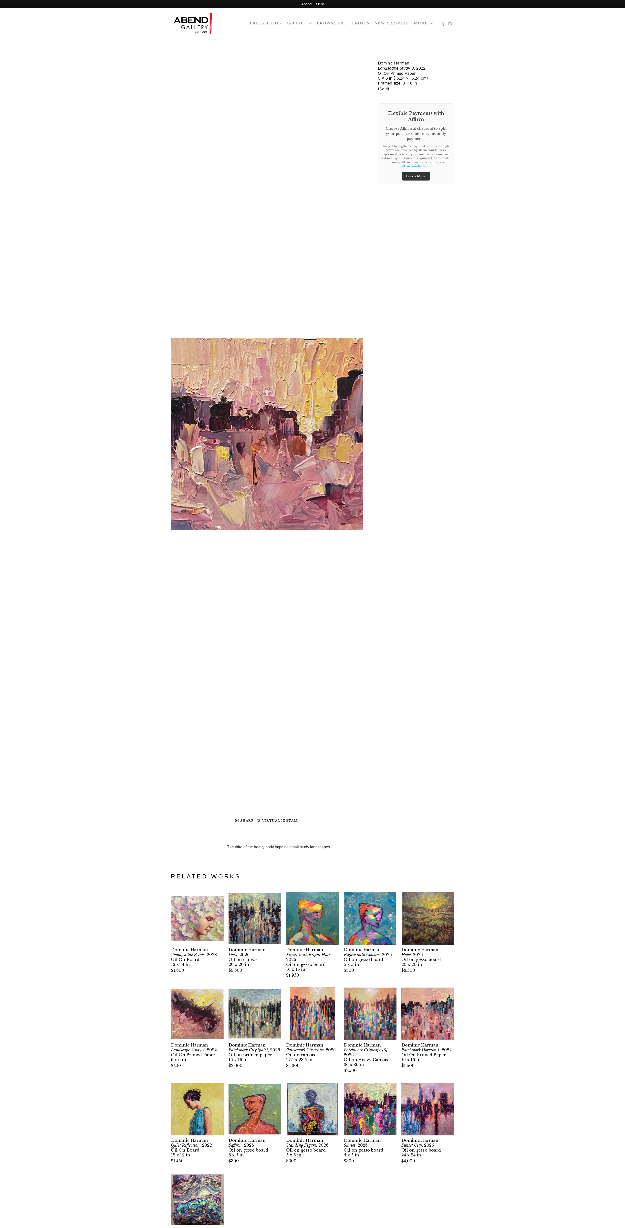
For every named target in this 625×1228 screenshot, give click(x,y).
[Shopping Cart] (450, 23)
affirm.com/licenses (416, 166)
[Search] (443, 24)
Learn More (416, 176)
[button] (299, 23)
